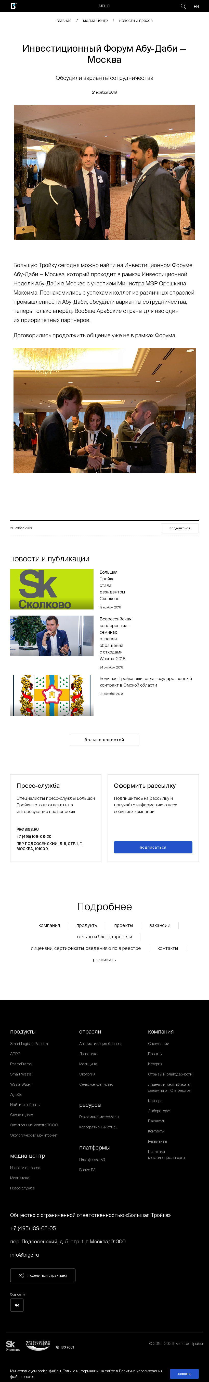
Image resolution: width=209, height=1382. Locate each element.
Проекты (123, 925)
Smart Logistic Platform (29, 1043)
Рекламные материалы (99, 1117)
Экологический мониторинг (33, 1135)
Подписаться (153, 847)
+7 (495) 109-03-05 (33, 1228)
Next (190, 417)
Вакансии (159, 925)
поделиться (179, 528)
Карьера (155, 1100)
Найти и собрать (25, 1104)
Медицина (88, 1064)
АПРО (15, 1054)
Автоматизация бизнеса (101, 1043)
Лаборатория (159, 1111)
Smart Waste (20, 1074)
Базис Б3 (87, 1170)
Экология (87, 1074)
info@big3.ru (24, 1255)
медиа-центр (95, 20)
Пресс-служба (22, 1188)
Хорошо (184, 1373)
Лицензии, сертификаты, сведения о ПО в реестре (86, 948)
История (155, 1064)
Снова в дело (21, 1115)
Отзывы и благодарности (104, 936)
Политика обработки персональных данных (166, 1350)
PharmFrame (21, 1064)
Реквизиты (104, 959)
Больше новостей (104, 739)
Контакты (168, 948)
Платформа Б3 (92, 1159)
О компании (158, 1043)
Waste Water (20, 1084)
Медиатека (19, 1178)
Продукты (87, 925)
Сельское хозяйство (96, 1084)
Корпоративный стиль (98, 1127)
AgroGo (16, 1094)
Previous (19, 417)
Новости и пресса (136, 20)
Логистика (88, 1054)
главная (64, 20)
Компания (49, 925)
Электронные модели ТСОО (34, 1125)
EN (196, 6)
